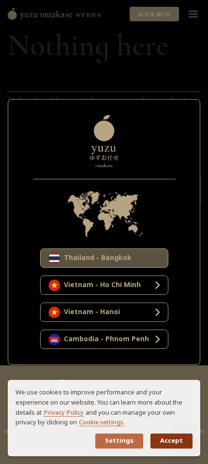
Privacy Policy (64, 413)
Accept (171, 441)
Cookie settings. (102, 422)
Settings (119, 441)
